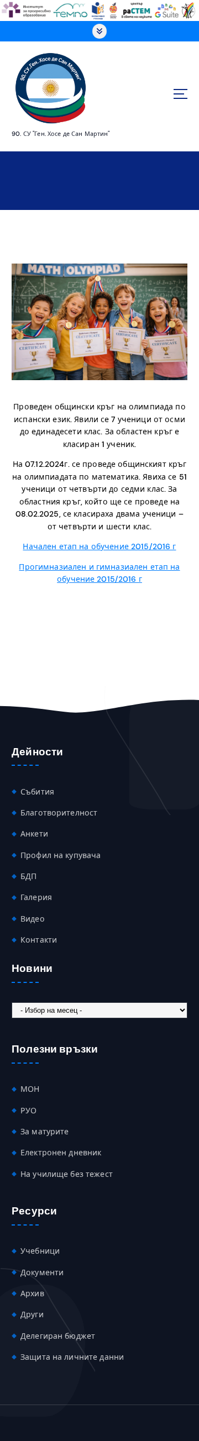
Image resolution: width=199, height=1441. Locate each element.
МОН (29, 1089)
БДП (28, 876)
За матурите (44, 1132)
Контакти (38, 940)
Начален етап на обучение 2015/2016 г (99, 546)
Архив (32, 1293)
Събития (37, 792)
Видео (32, 919)
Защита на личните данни (72, 1357)
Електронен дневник (61, 1153)
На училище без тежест (66, 1174)
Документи (42, 1272)
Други (32, 1314)
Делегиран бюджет (57, 1336)
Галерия (36, 897)
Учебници (40, 1251)
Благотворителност (58, 813)
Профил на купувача (60, 855)
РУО (28, 1111)
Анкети (34, 834)
